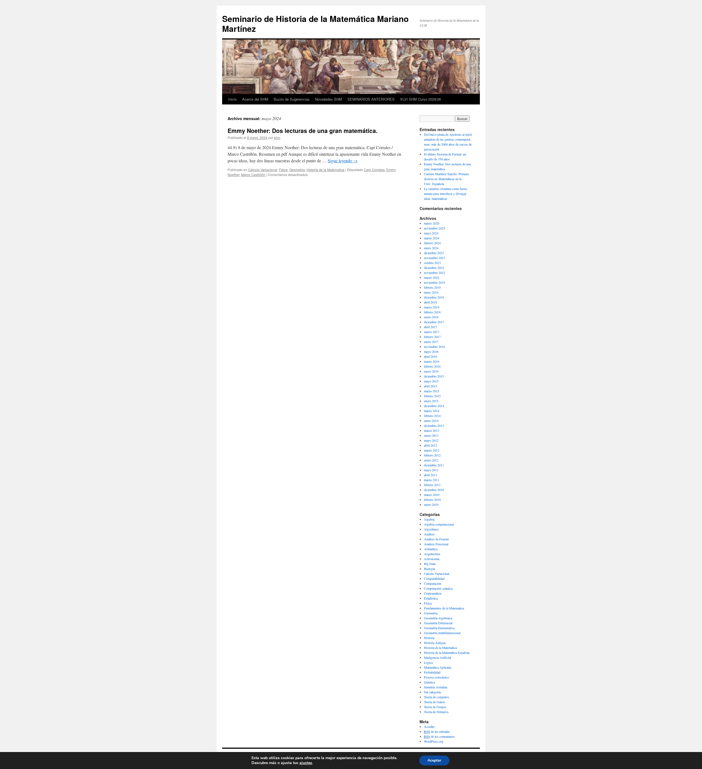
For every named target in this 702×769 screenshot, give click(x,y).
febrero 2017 (432, 336)
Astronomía (431, 559)
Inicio (232, 99)
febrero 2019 (432, 287)
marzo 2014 (431, 410)
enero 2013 (431, 435)
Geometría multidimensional (442, 633)
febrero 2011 (432, 485)
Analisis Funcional (436, 544)
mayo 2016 (431, 351)
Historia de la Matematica (325, 169)
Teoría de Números (436, 712)
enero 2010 (431, 504)
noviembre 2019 (434, 282)
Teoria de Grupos (435, 707)
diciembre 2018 (434, 297)
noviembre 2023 (434, 258)
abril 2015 (430, 386)
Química (429, 682)
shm (277, 137)
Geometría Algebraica (438, 618)
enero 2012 (431, 460)
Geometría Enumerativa (439, 628)
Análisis (429, 534)
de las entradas (437, 731)
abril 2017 (430, 327)
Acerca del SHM (255, 99)
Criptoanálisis (433, 593)
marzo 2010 (431, 494)
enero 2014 (431, 420)
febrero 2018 (432, 312)
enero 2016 (431, 371)
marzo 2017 (431, 332)
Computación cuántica (438, 588)
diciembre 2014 (434, 406)
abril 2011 (430, 475)
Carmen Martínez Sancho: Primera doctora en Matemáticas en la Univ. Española (446, 179)
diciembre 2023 (434, 253)
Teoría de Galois (434, 702)
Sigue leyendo (343, 160)
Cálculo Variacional (262, 169)
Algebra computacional (439, 524)
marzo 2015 (431, 391)
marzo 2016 (431, 361)
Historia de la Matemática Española (446, 652)
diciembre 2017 (434, 322)
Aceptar (434, 760)
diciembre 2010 (434, 489)
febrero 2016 (432, 366)
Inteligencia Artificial (437, 657)
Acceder (429, 726)
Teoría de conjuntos (436, 697)
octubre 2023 (432, 262)
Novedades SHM (328, 99)
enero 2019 (431, 292)
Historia (429, 637)
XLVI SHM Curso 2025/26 (420, 99)
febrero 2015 (432, 396)
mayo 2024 (431, 233)
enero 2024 (431, 248)
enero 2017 (431, 341)
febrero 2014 (432, 415)
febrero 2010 (432, 499)
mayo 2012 (431, 440)
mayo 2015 (431, 381)
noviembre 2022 (434, 272)
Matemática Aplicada (437, 667)
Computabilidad (434, 578)
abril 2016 (430, 356)
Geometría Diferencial (438, 623)
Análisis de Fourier (436, 539)
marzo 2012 (431, 450)
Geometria (297, 169)
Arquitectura (432, 554)
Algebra (429, 519)
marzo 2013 (431, 430)
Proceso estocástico (436, 677)
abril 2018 (430, 302)
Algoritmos (431, 529)
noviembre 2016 (434, 346)
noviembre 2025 (434, 228)
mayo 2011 (431, 470)
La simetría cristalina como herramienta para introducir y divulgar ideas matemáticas (446, 193)
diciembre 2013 (434, 425)
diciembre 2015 (434, 376)
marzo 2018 (431, 307)
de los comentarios (439, 736)
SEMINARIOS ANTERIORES (371, 99)
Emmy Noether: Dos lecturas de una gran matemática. (303, 130)
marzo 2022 (431, 277)
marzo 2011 (431, 480)
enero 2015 (431, 401)
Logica (428, 662)
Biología (429, 568)
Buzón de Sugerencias (292, 99)
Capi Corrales (374, 169)
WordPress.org (433, 741)
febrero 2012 (432, 455)
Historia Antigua (435, 642)
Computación (432, 583)
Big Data (429, 563)
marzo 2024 (431, 238)
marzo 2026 (431, 223)
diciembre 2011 (434, 465)
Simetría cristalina (435, 687)
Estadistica (431, 598)
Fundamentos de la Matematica (444, 608)
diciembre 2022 (434, 267)
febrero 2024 (432, 243)
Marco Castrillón (253, 174)
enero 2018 (431, 317)
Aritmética (430, 549)
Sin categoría (432, 692)
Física (283, 169)
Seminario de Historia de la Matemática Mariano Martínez (315, 23)
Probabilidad (432, 672)
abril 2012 (430, 445)
